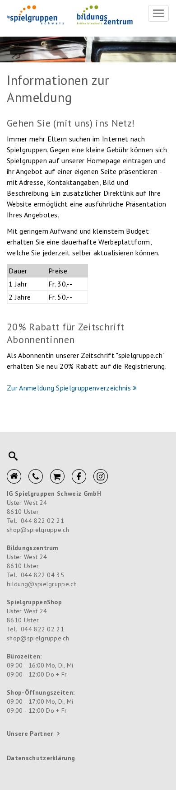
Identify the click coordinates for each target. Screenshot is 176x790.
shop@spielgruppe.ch (38, 530)
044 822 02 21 (42, 521)
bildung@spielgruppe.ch (42, 584)
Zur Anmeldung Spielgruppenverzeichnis (69, 387)
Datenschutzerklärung (41, 758)
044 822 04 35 (42, 575)
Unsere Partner (30, 733)
